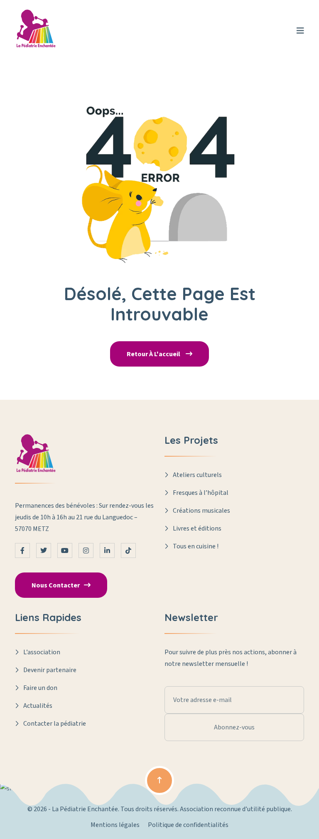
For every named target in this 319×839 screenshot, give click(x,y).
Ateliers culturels (197, 474)
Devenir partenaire (49, 670)
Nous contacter (56, 585)
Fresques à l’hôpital (200, 492)
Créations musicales (201, 510)
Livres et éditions (197, 528)
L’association (41, 652)
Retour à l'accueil (154, 354)
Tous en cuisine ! (195, 546)
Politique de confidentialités (188, 824)
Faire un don (40, 687)
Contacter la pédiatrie (54, 723)
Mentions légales (115, 824)
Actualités (37, 705)
